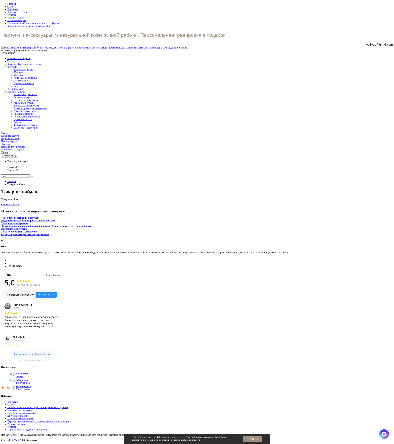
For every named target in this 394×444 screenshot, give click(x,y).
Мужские (18, 75)
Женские (18, 72)
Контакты (12, 9)
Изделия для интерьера (26, 100)
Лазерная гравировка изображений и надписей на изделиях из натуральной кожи (46, 226)
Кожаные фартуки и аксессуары (24, 64)
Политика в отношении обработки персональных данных (37, 407)
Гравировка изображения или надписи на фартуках (34, 23)
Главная (11, 3)
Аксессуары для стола (25, 94)
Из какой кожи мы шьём (20, 418)
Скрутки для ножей (24, 114)
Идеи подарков (15, 89)
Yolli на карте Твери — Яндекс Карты (32, 360)
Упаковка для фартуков (19, 410)
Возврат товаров (16, 424)
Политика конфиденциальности (186, 440)
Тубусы (17, 122)
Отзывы (11, 15)
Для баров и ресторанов (26, 127)
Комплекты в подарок (18, 58)
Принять (253, 439)
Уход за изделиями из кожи (21, 413)
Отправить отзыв (10, 204)
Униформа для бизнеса (25, 78)
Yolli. (16, 440)
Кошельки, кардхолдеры (26, 105)
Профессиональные (24, 83)
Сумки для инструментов (27, 116)
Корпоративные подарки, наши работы (28, 429)
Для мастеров (21, 80)
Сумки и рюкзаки (23, 119)
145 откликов (23, 381)
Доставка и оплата (17, 12)
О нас (10, 6)
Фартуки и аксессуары (25, 125)
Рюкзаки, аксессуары (25, 111)
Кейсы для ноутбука (24, 102)
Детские (18, 86)
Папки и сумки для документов (30, 108)
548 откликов (23, 388)
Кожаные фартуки (16, 20)
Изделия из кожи (16, 17)
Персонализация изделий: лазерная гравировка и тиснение (38, 421)
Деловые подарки (23, 97)
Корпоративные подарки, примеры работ (29, 26)
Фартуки (12, 66)
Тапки (10, 61)
